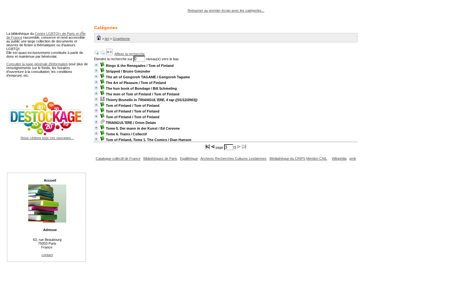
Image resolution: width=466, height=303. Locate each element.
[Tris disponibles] (109, 54)
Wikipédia (339, 158)
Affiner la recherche (129, 54)
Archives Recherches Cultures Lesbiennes (233, 158)
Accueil (50, 180)
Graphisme (121, 39)
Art (107, 39)
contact (47, 255)
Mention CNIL (316, 158)
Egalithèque (189, 158)
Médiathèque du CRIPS (287, 158)
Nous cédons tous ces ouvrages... (47, 138)
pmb (352, 158)
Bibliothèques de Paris (160, 158)
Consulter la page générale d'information (37, 64)
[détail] (96, 65)
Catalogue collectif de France (118, 158)
